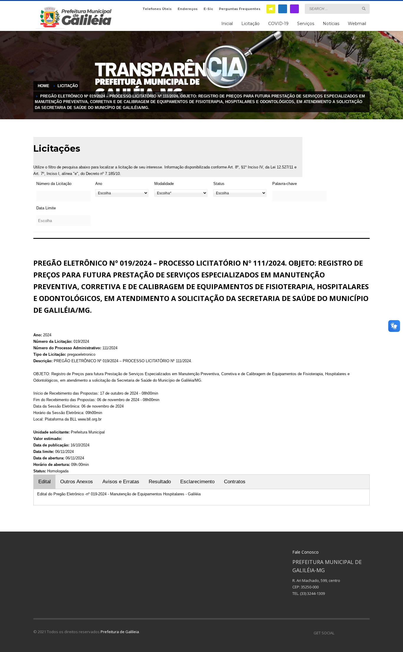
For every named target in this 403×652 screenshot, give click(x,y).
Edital (44, 481)
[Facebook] (282, 8)
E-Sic (208, 9)
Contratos (234, 481)
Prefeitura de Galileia (120, 631)
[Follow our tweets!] (347, 632)
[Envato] (365, 632)
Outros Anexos (76, 481)
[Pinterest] (356, 632)
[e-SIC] (270, 8)
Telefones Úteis (157, 9)
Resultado (160, 481)
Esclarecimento (197, 481)
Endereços (188, 9)
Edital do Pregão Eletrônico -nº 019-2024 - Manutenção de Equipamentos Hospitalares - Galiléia (119, 494)
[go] (364, 8)
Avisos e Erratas (120, 481)
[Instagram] (294, 8)
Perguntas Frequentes (240, 9)
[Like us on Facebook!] (338, 632)
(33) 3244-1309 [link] (312, 593)
